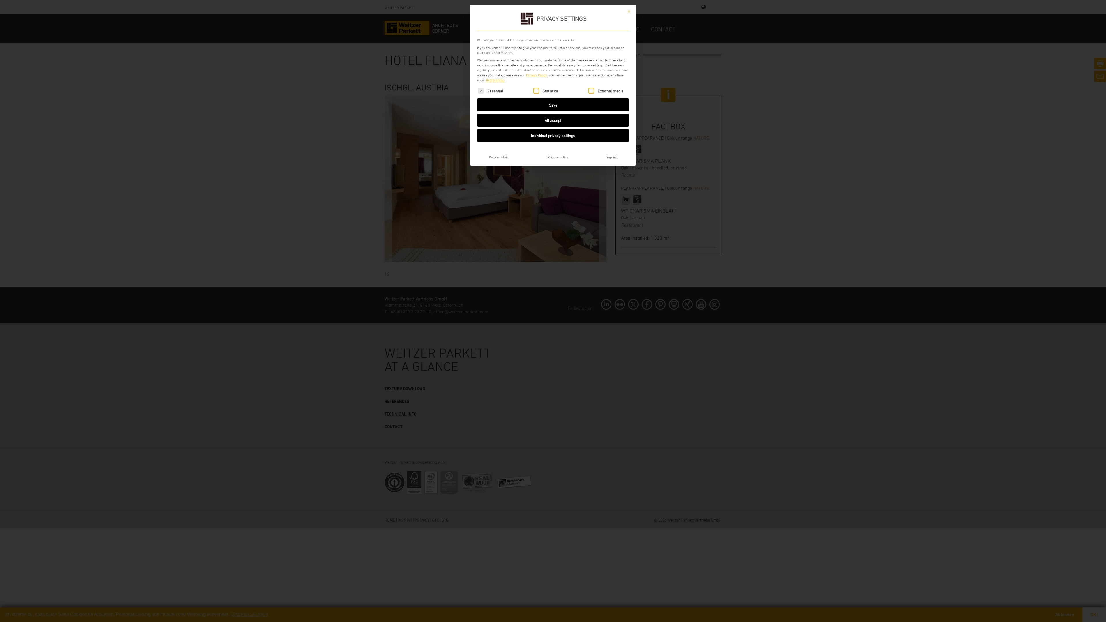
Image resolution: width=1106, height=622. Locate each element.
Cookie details (499, 157)
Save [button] (553, 105)
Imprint (611, 157)
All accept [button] (553, 120)
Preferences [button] (495, 80)
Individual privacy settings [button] (553, 135)
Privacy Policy (536, 75)
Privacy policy (558, 157)
